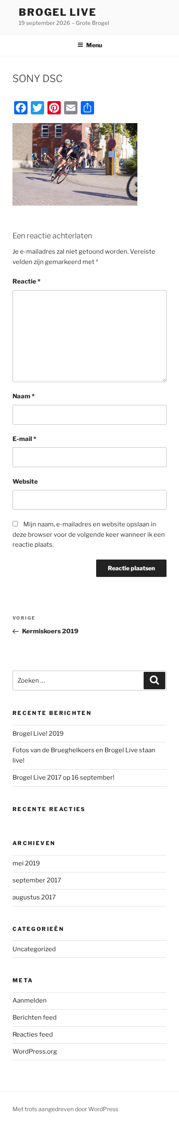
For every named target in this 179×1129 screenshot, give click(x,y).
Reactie (26, 281)
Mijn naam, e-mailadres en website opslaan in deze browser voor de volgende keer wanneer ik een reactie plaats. (88, 535)
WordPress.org (34, 1051)
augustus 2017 (34, 897)
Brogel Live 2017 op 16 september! (63, 777)
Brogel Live (58, 12)
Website (25, 481)
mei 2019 (26, 863)
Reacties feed (32, 1034)
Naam (23, 396)
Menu (94, 44)
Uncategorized (34, 949)
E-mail (24, 439)
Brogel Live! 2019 (38, 733)
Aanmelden (29, 1000)
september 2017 (36, 880)
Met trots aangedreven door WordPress (65, 1108)
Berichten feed (34, 1017)
